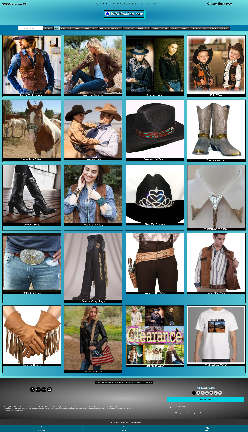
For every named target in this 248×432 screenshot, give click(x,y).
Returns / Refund (107, 382)
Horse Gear (174, 28)
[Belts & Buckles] (32, 262)
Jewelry (184, 28)
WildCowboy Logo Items (210, 28)
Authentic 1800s (66, 28)
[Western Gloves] (32, 335)
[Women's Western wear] (93, 65)
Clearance (223, 28)
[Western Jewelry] (93, 194)
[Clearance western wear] (155, 335)
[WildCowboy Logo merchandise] (216, 335)
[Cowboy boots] (32, 194)
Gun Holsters (164, 28)
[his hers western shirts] (155, 65)
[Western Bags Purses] (93, 338)
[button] (194, 393)
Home (57, 28)
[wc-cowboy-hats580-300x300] (93, 129)
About (98, 382)
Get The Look (48, 28)
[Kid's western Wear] (216, 65)
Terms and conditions (144, 382)
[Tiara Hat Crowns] (155, 194)
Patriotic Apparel (196, 28)
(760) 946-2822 (179, 407)
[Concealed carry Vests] (216, 262)
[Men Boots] (216, 129)
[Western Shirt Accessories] (216, 196)
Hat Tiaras (155, 28)
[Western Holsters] (155, 262)
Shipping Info (119, 382)
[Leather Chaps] (93, 266)
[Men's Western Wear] (32, 65)
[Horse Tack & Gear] (32, 129)
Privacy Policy (130, 382)
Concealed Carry (142, 28)
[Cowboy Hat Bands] (155, 129)
